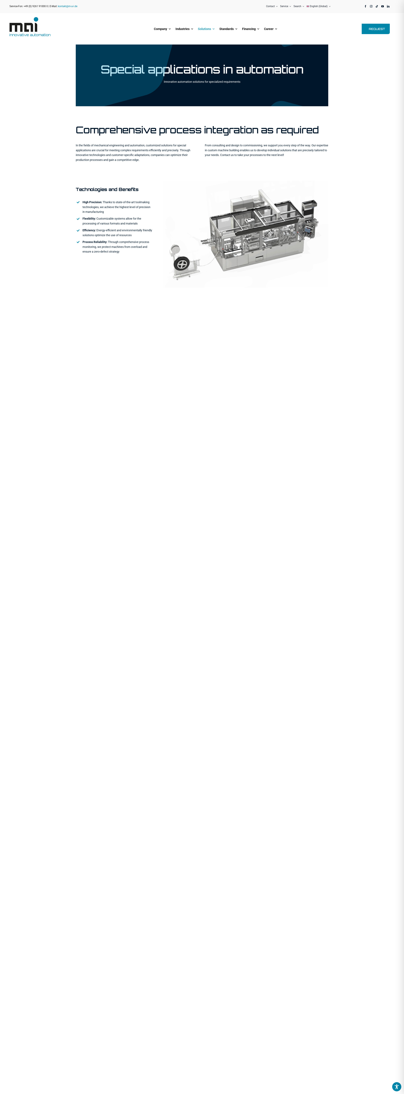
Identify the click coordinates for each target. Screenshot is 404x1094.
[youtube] (382, 6)
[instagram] (371, 6)
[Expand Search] (302, 6)
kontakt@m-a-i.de (67, 6)
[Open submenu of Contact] (276, 6)
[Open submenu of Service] (289, 6)
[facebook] (365, 6)
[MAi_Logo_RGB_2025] (29, 18)
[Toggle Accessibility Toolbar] (397, 1087)
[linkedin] (388, 6)
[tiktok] (377, 6)
